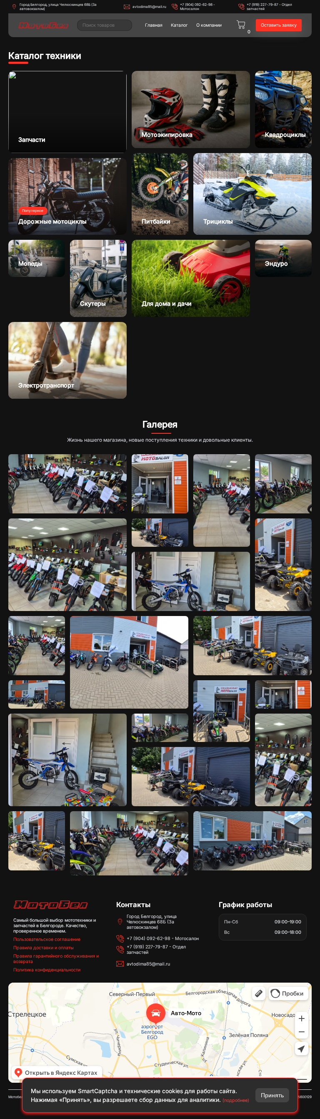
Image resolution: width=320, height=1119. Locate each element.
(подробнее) (235, 1100)
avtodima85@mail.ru (149, 7)
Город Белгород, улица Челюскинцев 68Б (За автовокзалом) (58, 7)
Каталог (179, 25)
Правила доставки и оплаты (43, 948)
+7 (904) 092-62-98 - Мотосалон (197, 7)
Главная (153, 25)
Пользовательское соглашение (46, 939)
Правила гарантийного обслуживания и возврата (56, 958)
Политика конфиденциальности (46, 970)
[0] (241, 25)
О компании (209, 25)
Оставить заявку (279, 25)
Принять (272, 1095)
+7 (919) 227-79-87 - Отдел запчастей (269, 7)
